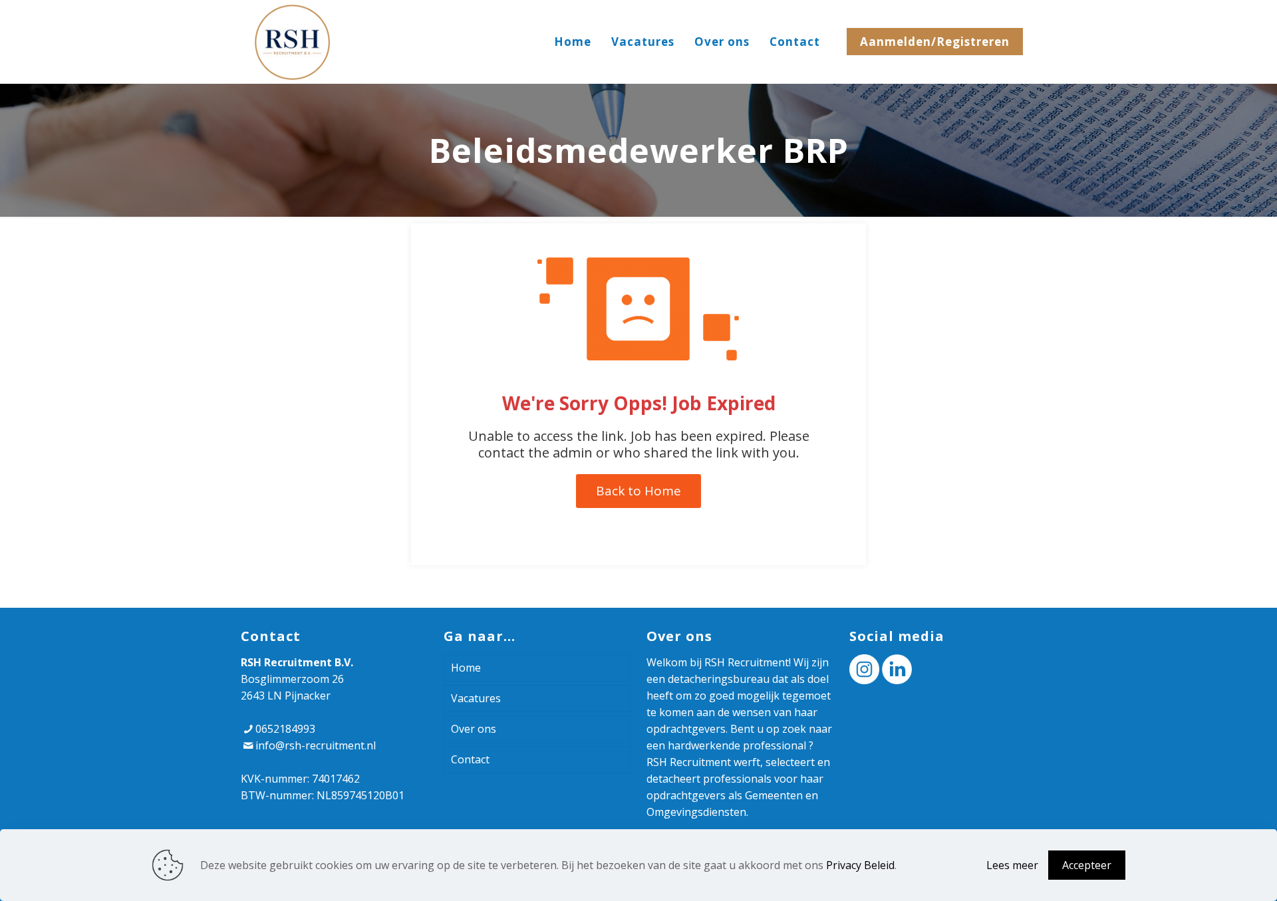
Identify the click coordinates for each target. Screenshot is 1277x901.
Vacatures (476, 698)
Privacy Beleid (860, 865)
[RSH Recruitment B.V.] (292, 41)
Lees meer (1012, 865)
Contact (470, 759)
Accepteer (1086, 865)
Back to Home (638, 490)
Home (466, 667)
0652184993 (285, 728)
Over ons (473, 728)
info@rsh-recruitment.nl (315, 745)
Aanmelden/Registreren (935, 41)
